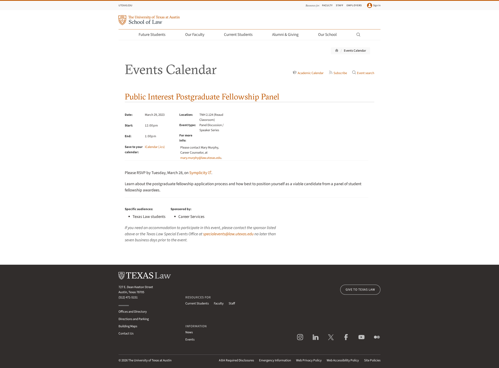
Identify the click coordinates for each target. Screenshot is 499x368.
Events (190, 339)
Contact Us (126, 333)
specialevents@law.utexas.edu (228, 234)
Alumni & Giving (285, 34)
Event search (365, 73)
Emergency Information (275, 360)
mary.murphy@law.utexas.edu (200, 158)
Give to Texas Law (360, 289)
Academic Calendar (310, 73)
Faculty (327, 5)
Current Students (238, 34)
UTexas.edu (125, 5)
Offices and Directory (133, 311)
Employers (354, 5)
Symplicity (198, 173)
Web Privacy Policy (309, 360)
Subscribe (340, 73)
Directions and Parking (134, 319)
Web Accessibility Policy (343, 360)
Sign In (376, 5)
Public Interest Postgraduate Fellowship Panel (202, 97)
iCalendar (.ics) (155, 147)
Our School (327, 34)
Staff (339, 5)
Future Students (152, 34)
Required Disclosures (236, 360)
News (189, 332)
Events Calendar (355, 50)
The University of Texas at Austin (150, 360)
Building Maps (128, 326)
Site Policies (372, 360)
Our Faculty (194, 34)
